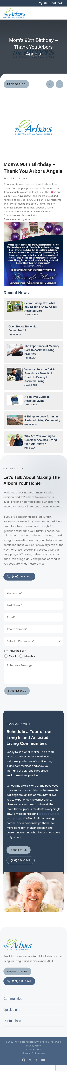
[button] (59, 13)
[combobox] (33, 641)
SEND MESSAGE (17, 690)
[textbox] (30, 641)
